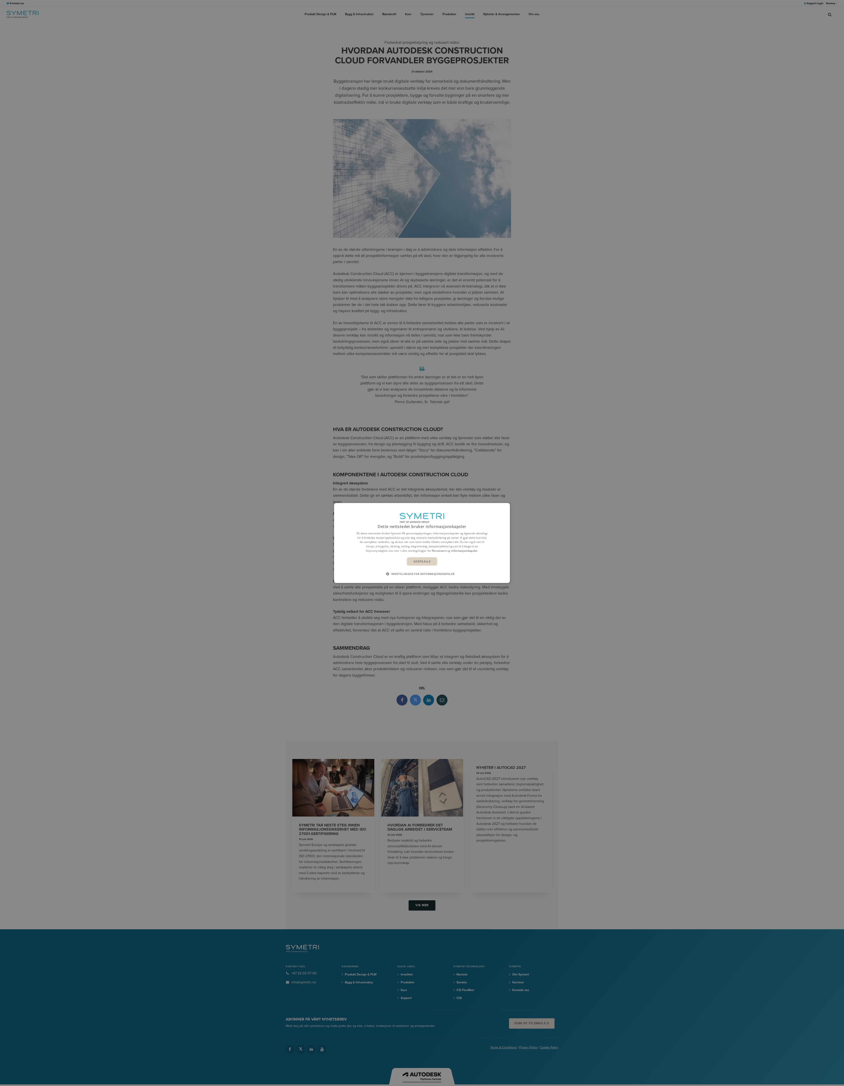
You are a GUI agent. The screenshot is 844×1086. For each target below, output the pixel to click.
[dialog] (422, 543)
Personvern (439, 551)
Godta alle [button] (422, 561)
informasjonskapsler (464, 551)
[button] (422, 574)
